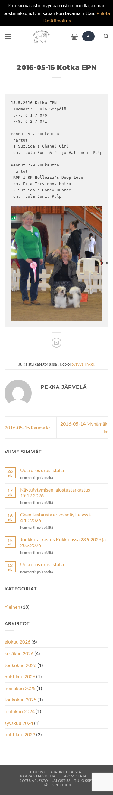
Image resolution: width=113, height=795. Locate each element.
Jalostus (61, 780)
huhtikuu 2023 (20, 734)
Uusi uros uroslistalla (42, 470)
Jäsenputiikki (57, 785)
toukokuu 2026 (20, 665)
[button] (8, 36)
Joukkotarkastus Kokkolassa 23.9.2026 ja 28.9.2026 (63, 542)
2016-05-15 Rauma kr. (28, 427)
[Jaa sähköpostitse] (56, 343)
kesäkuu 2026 (19, 653)
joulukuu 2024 (20, 711)
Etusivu (38, 772)
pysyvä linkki (82, 364)
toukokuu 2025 (20, 699)
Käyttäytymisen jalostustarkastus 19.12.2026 (55, 492)
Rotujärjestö (33, 780)
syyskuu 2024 (19, 723)
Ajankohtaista (65, 772)
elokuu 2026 (17, 641)
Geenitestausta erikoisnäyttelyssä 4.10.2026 (55, 517)
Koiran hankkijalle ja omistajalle (56, 776)
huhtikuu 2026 (20, 676)
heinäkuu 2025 (20, 688)
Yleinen (12, 607)
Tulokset (84, 780)
